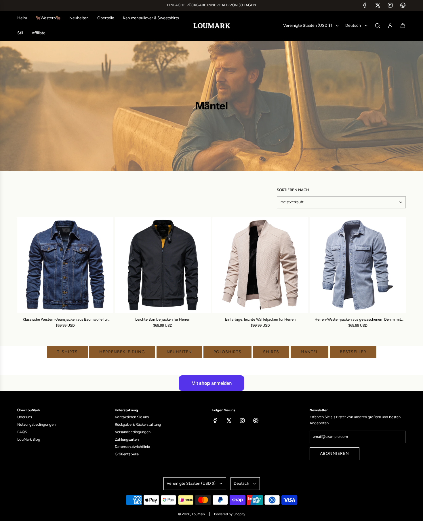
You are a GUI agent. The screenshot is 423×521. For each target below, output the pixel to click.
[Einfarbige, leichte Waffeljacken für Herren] (260, 265)
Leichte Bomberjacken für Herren (162, 319)
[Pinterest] (403, 5)
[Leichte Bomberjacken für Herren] (163, 265)
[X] (377, 5)
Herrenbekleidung (122, 351)
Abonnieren (334, 453)
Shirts (271, 351)
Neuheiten (179, 351)
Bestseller (353, 351)
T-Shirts (67, 351)
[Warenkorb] (403, 25)
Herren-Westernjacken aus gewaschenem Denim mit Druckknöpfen (358, 320)
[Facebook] (365, 5)
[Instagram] (390, 5)
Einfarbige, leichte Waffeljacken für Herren (260, 319)
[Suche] (377, 25)
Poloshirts (227, 351)
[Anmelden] (390, 25)
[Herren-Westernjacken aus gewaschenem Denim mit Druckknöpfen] (358, 265)
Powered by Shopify (229, 514)
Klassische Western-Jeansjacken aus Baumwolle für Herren (65, 320)
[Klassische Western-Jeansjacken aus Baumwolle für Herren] (65, 265)
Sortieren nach (293, 190)
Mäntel (309, 351)
